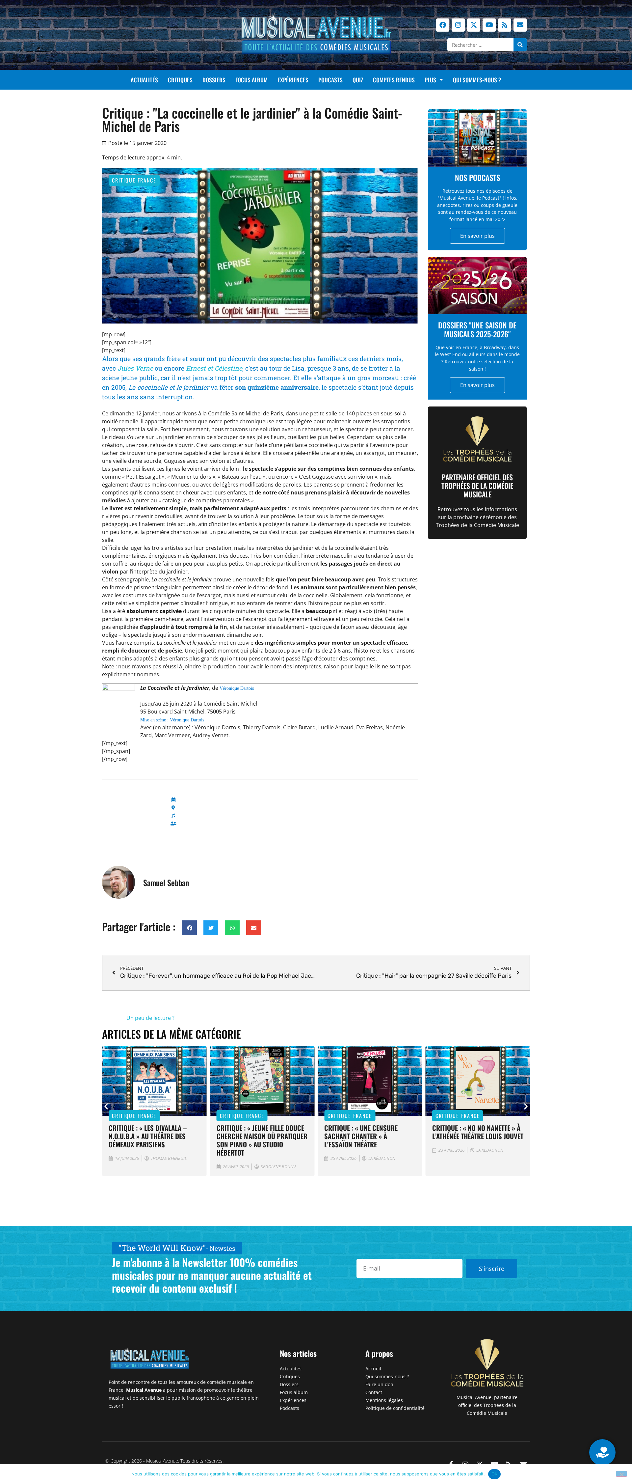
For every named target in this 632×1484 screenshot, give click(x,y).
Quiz (358, 79)
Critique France (134, 180)
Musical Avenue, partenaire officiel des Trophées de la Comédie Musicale (487, 1405)
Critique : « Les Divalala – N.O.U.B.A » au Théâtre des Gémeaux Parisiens (148, 1136)
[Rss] (504, 25)
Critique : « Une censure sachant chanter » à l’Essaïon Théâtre (361, 1136)
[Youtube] (489, 25)
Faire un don (379, 1384)
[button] (189, 927)
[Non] (621, 1474)
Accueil (373, 1368)
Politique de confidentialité (395, 1408)
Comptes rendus (394, 79)
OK (494, 1473)
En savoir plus (477, 235)
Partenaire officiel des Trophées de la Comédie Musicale (477, 486)
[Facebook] (442, 25)
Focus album (251, 79)
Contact (373, 1392)
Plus (430, 79)
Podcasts (330, 79)
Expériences (292, 79)
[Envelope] (520, 25)
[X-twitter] (473, 25)
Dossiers (213, 79)
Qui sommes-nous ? (477, 79)
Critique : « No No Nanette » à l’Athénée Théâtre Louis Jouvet (477, 1132)
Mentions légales (384, 1400)
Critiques (180, 79)
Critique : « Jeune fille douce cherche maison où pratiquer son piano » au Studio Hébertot (262, 1140)
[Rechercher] (520, 44)
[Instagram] (458, 25)
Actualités (144, 79)
